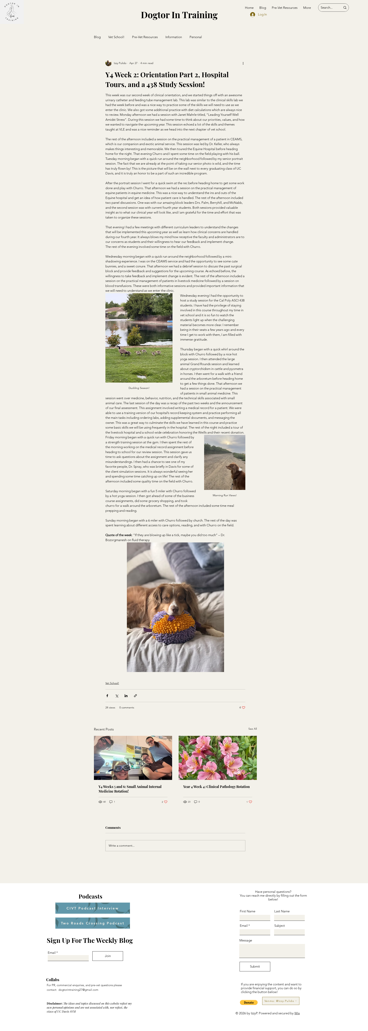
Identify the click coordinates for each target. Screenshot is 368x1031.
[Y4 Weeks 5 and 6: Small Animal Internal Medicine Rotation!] (133, 758)
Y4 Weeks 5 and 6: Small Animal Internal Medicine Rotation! (130, 789)
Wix (297, 1013)
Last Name (282, 911)
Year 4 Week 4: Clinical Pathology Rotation (216, 786)
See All (252, 728)
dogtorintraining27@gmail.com (78, 990)
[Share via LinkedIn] (126, 695)
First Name (247, 911)
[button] (249, 1002)
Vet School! (116, 37)
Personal (196, 37)
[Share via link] (135, 695)
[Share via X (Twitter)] (116, 695)
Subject (279, 925)
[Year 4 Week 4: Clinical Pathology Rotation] (218, 758)
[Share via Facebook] (107, 695)
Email (52, 952)
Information (173, 37)
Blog (97, 37)
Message (245, 940)
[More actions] (243, 63)
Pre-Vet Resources (145, 37)
